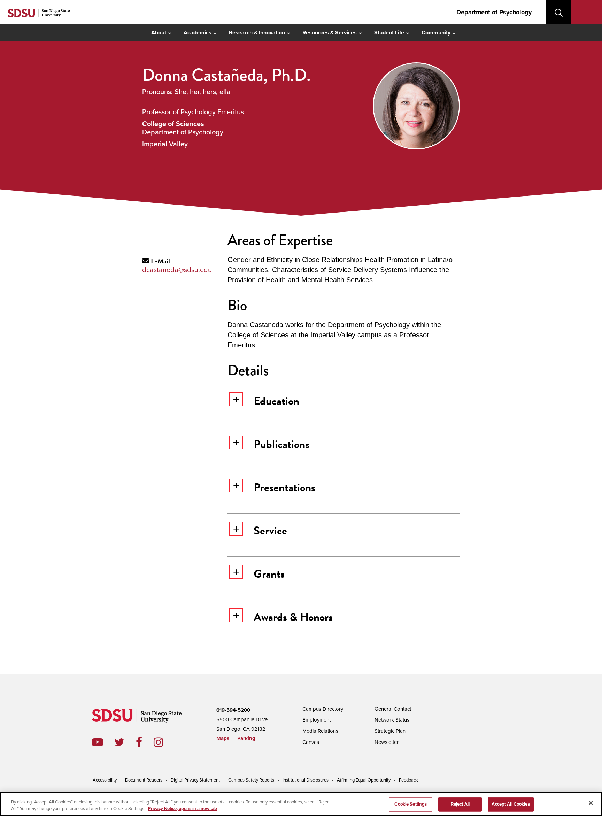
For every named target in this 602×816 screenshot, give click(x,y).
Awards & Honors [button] (293, 617)
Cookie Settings (410, 804)
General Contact (393, 709)
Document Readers (143, 780)
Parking (246, 738)
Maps (222, 738)
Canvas (310, 742)
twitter (125, 742)
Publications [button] (281, 444)
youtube (97, 742)
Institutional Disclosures (306, 780)
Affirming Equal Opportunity (364, 780)
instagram (164, 742)
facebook (145, 742)
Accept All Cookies (511, 804)
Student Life (389, 32)
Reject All (460, 804)
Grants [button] (269, 573)
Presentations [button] (284, 487)
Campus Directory (322, 709)
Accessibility (105, 780)
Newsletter (387, 742)
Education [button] (276, 401)
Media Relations (320, 731)
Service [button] (270, 530)
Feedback (408, 780)
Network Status (392, 720)
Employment (316, 720)
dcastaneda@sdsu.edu (177, 270)
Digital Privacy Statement (195, 780)
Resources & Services (329, 32)
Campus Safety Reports (251, 780)
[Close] (591, 803)
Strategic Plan (390, 731)
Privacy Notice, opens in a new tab (182, 808)
